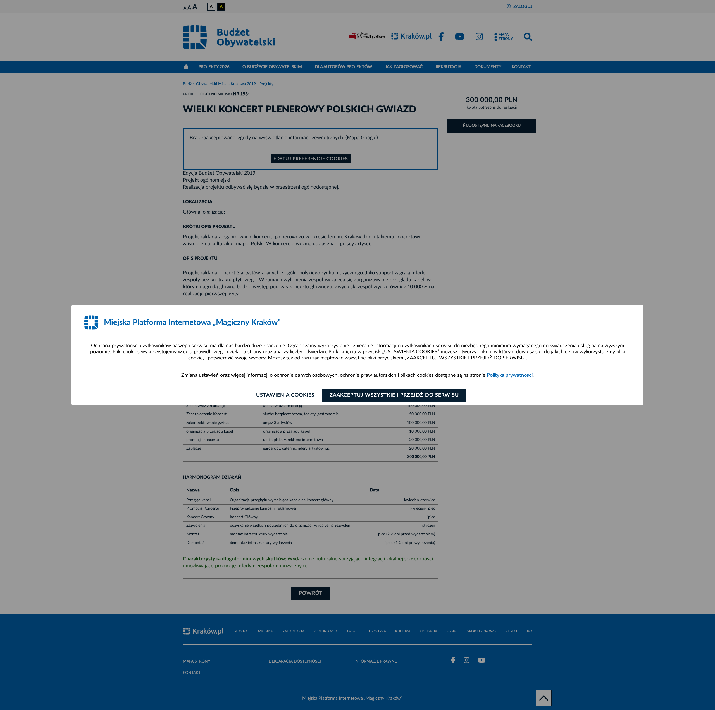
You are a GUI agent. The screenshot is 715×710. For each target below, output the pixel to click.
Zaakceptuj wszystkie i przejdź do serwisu (394, 395)
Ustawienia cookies (285, 395)
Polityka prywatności (510, 375)
